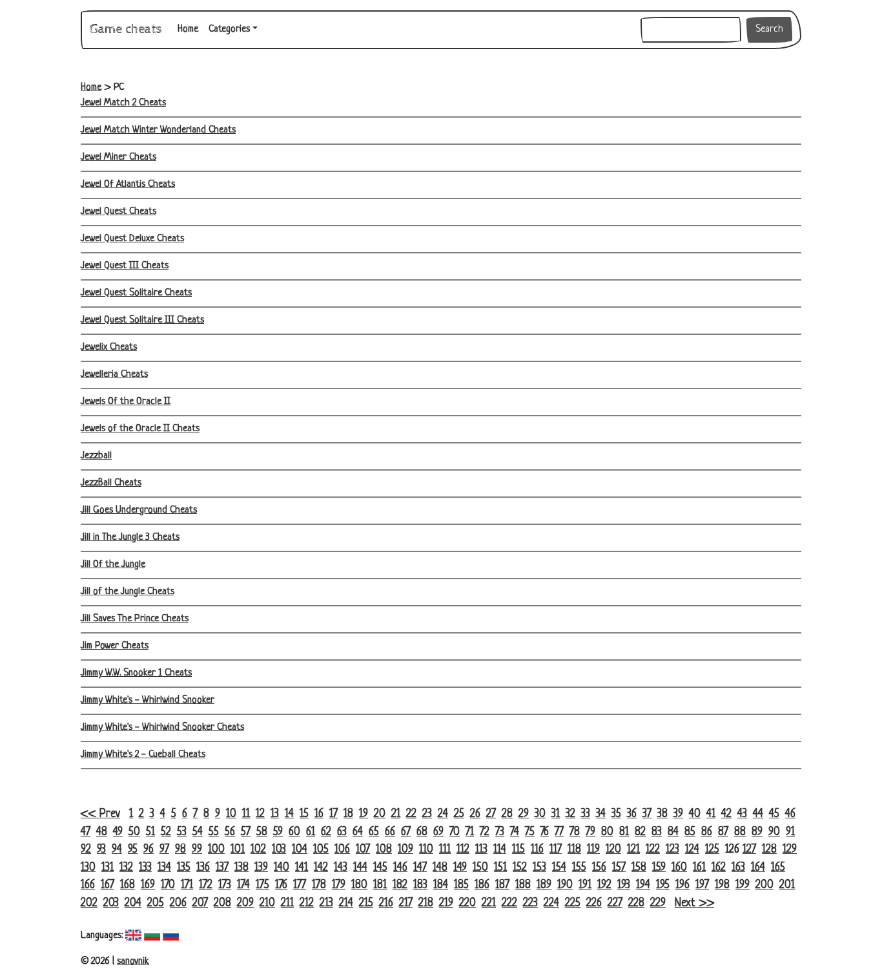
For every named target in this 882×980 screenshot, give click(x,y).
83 (656, 832)
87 (723, 832)
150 (480, 868)
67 (406, 832)
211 (287, 903)
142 (321, 868)
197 (702, 885)
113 (481, 850)
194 (643, 885)
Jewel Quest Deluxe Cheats (132, 238)
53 (182, 832)
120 (613, 850)
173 (224, 885)
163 (738, 868)
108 (384, 850)
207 (200, 903)
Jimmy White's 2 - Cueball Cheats (143, 754)
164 (758, 868)
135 (183, 868)
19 (363, 814)
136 (203, 868)
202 (89, 903)
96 (148, 850)
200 (764, 885)
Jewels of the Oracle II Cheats (140, 428)
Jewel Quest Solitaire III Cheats (142, 320)
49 (118, 832)
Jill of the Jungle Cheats (127, 591)
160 (679, 868)
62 (326, 832)
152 (520, 868)
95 (133, 850)
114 (499, 850)
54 (197, 832)
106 (342, 850)
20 (379, 814)
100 (216, 850)
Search (769, 29)
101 (238, 850)
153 (539, 868)
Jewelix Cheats (109, 347)
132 (126, 868)
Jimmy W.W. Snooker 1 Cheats (136, 673)
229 (658, 903)
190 (565, 885)
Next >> (694, 903)
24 (443, 814)
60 (294, 832)
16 (318, 814)
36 (632, 814)
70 (454, 832)
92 (86, 850)
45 (774, 814)
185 (461, 885)
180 (359, 885)
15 (304, 814)
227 (615, 903)
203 (111, 903)
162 (719, 868)
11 (246, 814)
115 (518, 850)
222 (509, 903)
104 (299, 850)
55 (214, 832)
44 (758, 814)
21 (395, 814)
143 (340, 868)
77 (559, 832)
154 (559, 868)
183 (420, 885)
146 (400, 868)
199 (742, 885)
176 (281, 885)
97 (164, 850)
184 (440, 885)
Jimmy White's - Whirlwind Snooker (147, 700)
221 (489, 903)
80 (607, 832)
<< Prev (100, 814)
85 (689, 832)
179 (338, 885)
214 (346, 903)
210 (267, 903)
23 (427, 814)
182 (400, 885)
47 (85, 832)
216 (386, 903)
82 (640, 832)
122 (653, 850)
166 (88, 885)
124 (692, 850)
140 (281, 868)
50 (134, 832)
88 (740, 832)
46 (790, 814)
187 (502, 885)
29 (523, 814)
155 (579, 868)
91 (790, 832)
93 (101, 850)
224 (551, 903)
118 (574, 850)
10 (231, 814)
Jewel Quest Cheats (118, 211)
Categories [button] (229, 29)
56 (230, 832)
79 (590, 832)
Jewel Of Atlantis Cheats (128, 184)
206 (178, 903)
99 (197, 850)
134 (164, 868)
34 (601, 814)
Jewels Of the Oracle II (125, 401)
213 (326, 903)
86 (706, 832)
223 (530, 903)
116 (537, 850)
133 (145, 868)
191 (585, 885)
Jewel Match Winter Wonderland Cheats (158, 130)
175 (262, 885)
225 (572, 903)
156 (599, 868)
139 (261, 868)
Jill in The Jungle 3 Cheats (130, 537)
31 (555, 814)
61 (310, 832)
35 (616, 814)
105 (321, 850)
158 (638, 868)
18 (348, 814)
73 (499, 832)
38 (662, 814)
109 (405, 850)
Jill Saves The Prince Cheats (135, 618)
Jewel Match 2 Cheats (123, 103)
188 (523, 885)
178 (319, 885)
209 (245, 903)
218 (425, 903)
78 (574, 832)
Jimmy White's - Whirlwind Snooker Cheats (162, 727)
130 (88, 868)
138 (241, 868)
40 (695, 814)
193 (623, 885)
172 (205, 885)
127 (749, 850)
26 (475, 814)
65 (374, 832)
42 (726, 814)
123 (672, 850)
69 (438, 832)
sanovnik (133, 961)
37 (646, 814)
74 (514, 832)
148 (440, 868)
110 (426, 850)
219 (446, 903)
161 (699, 868)
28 (507, 814)
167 (107, 885)
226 (594, 903)
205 (155, 903)
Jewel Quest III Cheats (125, 266)
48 (101, 832)
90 (774, 832)
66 (390, 832)
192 (604, 885)
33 (585, 814)
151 (500, 868)
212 (307, 903)
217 (406, 903)
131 (107, 868)
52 (166, 832)
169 (148, 885)
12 (260, 814)
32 (570, 814)
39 (678, 814)
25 (459, 814)
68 (421, 832)
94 (117, 850)
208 (222, 903)
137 (222, 868)
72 (484, 832)
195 (663, 885)
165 (778, 868)
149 (460, 868)
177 (299, 885)
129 (790, 850)
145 (380, 868)
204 (133, 903)
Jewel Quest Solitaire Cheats (136, 293)
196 (682, 885)
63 (342, 832)
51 (150, 832)
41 (710, 814)
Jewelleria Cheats (114, 374)
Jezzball (96, 456)
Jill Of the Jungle (113, 564)
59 (278, 832)
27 (491, 814)
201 (787, 885)
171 (187, 885)
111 (445, 850)
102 (258, 850)
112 (462, 850)
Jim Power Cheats (115, 646)
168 (127, 885)
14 (289, 814)
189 (544, 885)
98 (180, 850)
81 (624, 832)
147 (420, 868)
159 (659, 868)
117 (555, 850)
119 (593, 850)
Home (190, 29)
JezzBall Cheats (111, 483)
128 (769, 850)
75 (530, 832)
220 (467, 903)
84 (673, 832)
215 (366, 903)
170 (168, 885)
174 (243, 885)
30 (540, 814)
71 (470, 832)
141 (301, 868)
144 (360, 868)
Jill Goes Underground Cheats (139, 510)
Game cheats (126, 29)
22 (411, 814)
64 (358, 832)
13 (275, 814)
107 (363, 850)
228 (636, 903)
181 (380, 885)
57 (246, 832)
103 (279, 850)
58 (261, 832)
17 (333, 814)
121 (633, 850)
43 (742, 814)
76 (544, 832)
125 (712, 850)
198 (722, 885)
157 (619, 868)
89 (757, 832)
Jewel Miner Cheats (118, 157)
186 (482, 885)
